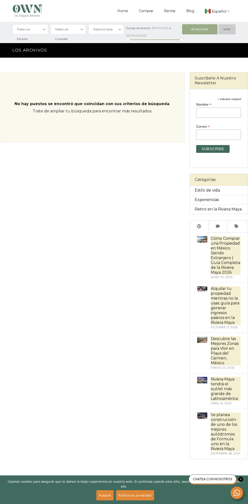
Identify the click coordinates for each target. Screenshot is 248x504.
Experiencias (207, 199)
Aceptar (105, 495)
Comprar (146, 11)
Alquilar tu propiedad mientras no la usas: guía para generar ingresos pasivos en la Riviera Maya (225, 305)
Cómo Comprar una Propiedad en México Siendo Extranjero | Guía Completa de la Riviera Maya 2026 (225, 255)
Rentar (170, 11)
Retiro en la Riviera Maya (218, 209)
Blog (190, 11)
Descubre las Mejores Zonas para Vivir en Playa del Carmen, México (225, 350)
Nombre (203, 104)
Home (122, 11)
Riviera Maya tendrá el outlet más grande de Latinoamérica (224, 389)
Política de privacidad (135, 495)
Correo (203, 126)
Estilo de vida (207, 190)
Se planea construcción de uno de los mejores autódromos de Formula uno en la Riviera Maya (224, 431)
